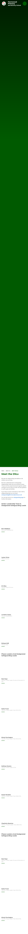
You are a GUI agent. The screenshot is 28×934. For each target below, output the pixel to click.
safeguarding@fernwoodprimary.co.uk (11, 495)
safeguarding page (18, 497)
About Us (8, 470)
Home (2, 470)
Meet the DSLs (15, 470)
